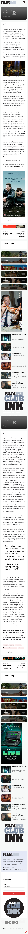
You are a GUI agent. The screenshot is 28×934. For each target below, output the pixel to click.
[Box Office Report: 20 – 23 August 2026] (6, 337)
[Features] (14, 260)
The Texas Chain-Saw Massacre (10, 647)
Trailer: (17, 344)
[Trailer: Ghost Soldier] (6, 347)
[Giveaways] (14, 267)
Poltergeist (12, 645)
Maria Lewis (5, 645)
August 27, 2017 (11, 569)
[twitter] (11, 220)
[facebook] (8, 220)
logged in (11, 247)
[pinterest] (15, 220)
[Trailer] (14, 287)
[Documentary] (14, 254)
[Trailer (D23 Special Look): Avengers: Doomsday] (6, 385)
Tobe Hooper (21, 647)
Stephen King (18, 645)
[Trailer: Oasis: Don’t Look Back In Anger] (6, 375)
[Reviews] (14, 280)
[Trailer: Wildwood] (6, 366)
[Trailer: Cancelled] (6, 356)
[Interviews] (14, 274)
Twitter (22, 538)
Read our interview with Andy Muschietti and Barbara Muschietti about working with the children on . (13, 166)
